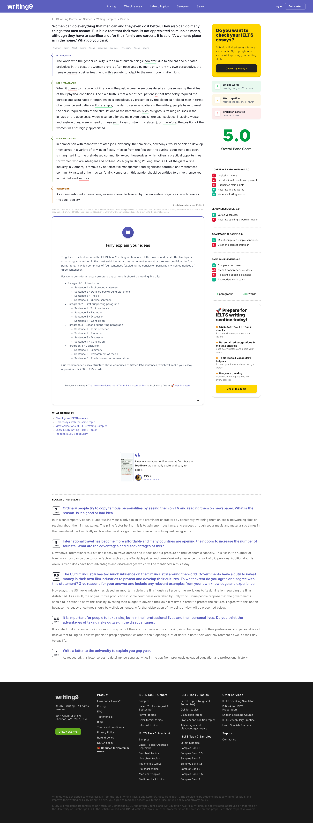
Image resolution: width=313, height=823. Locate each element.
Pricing (111, 6)
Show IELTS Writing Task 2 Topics (76, 429)
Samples (183, 6)
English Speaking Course (237, 714)
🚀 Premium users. (181, 385)
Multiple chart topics (151, 779)
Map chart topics (149, 774)
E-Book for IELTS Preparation (232, 708)
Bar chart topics (149, 753)
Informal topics (148, 725)
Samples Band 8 (191, 768)
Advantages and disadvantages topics (194, 727)
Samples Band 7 (190, 758)
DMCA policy (105, 742)
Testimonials (104, 716)
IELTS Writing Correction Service (72, 19)
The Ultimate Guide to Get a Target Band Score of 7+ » (117, 385)
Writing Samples (106, 19)
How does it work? (108, 701)
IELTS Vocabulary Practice (238, 720)
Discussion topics (191, 714)
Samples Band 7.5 (191, 763)
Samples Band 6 (191, 748)
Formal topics (147, 714)
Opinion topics (190, 709)
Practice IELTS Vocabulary (71, 433)
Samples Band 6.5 (192, 753)
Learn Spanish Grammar (237, 725)
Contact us (229, 739)
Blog (100, 722)
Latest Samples (190, 742)
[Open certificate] (127, 466)
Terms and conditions (110, 727)
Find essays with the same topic (75, 422)
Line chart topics (149, 758)
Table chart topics (150, 763)
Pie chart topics (148, 768)
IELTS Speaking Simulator (238, 701)
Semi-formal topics (151, 720)
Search (202, 6)
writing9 (20, 6)
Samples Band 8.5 (192, 774)
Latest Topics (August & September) (153, 708)
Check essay (133, 6)
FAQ (99, 711)
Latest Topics (159, 6)
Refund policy (105, 737)
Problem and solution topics (198, 720)
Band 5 (124, 19)
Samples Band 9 (191, 779)
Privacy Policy (106, 732)
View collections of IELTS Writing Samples (81, 426)
